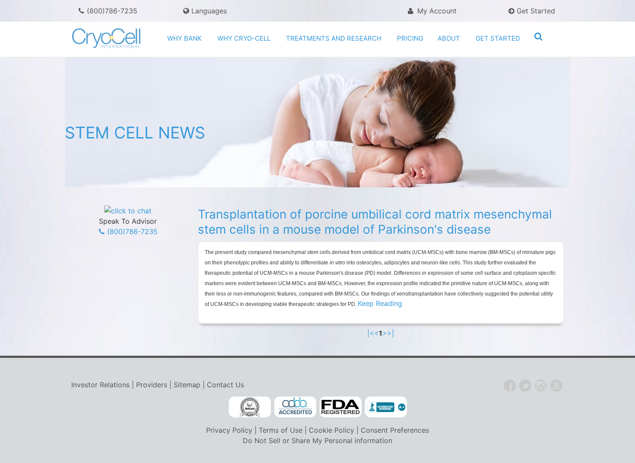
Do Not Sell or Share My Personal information (317, 440)
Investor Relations (100, 384)
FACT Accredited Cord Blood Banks (249, 407)
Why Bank (184, 38)
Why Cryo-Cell (243, 38)
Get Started (534, 10)
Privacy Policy (229, 430)
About (449, 38)
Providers (151, 384)
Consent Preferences (395, 430)
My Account (436, 10)
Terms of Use (280, 430)
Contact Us (225, 384)
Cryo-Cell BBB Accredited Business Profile (385, 407)
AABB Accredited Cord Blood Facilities (295, 407)
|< (370, 333)
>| (390, 333)
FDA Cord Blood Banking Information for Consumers (340, 407)
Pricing (410, 38)
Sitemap (187, 384)
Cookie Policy (331, 430)
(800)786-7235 (112, 10)
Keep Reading (380, 303)
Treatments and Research (333, 38)
